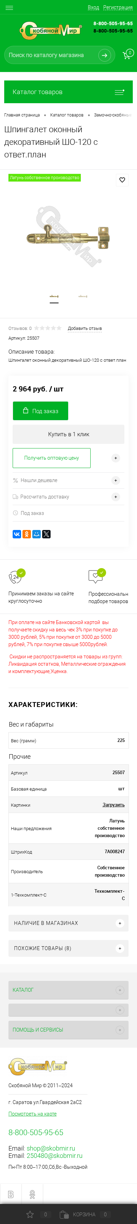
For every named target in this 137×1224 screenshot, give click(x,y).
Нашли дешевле (39, 480)
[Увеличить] (68, 236)
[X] (46, 534)
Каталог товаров (38, 91)
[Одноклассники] (26, 534)
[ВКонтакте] (17, 534)
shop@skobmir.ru (51, 1148)
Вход (93, 7)
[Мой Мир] (36, 534)
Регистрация (118, 7)
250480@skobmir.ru (55, 1155)
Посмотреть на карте (32, 1114)
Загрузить (114, 804)
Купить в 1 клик (68, 434)
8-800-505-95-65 (113, 30)
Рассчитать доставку (44, 497)
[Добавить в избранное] (122, 180)
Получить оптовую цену (51, 458)
